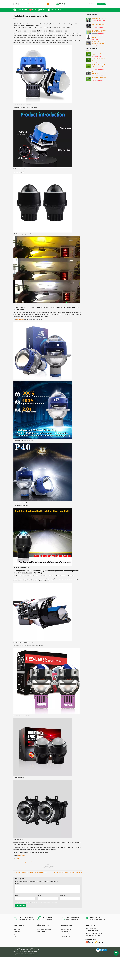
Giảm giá (34, 9)
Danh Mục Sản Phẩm (21, 9)
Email (39, 895)
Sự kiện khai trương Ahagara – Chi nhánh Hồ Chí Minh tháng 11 (31, 872)
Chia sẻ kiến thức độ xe (18, 14)
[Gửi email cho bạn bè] (48, 867)
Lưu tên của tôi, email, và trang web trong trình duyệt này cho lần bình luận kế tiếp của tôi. (37, 902)
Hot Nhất (53, 9)
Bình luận (17, 883)
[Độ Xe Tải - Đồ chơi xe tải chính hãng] (60, 3)
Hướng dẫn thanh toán (42, 931)
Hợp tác (15, 934)
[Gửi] (48, 4)
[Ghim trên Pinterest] (50, 867)
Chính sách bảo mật (65, 936)
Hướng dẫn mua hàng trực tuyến (44, 929)
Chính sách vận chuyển (66, 929)
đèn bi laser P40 (20, 319)
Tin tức (59, 9)
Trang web (62, 895)
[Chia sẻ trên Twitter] (45, 867)
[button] (101, 4)
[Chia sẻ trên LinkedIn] (53, 867)
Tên (16, 895)
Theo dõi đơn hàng (41, 934)
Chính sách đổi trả (65, 934)
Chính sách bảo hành (65, 931)
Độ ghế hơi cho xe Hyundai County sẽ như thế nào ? (67, 872)
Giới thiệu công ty (17, 929)
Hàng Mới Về (43, 9)
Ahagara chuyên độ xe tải (25, 862)
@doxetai (19, 858)
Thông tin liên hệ (16, 931)
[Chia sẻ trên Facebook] (43, 867)
